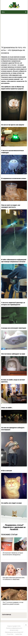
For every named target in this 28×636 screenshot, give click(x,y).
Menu (3, 12)
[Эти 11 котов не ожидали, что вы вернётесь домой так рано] (14, 593)
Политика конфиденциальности (14, 628)
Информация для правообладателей (14, 632)
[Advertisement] (14, 31)
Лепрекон (9, 626)
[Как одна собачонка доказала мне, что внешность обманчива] (14, 569)
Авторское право (14, 630)
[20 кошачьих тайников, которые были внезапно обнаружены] (14, 544)
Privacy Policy (10, 634)
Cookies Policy (18, 634)
